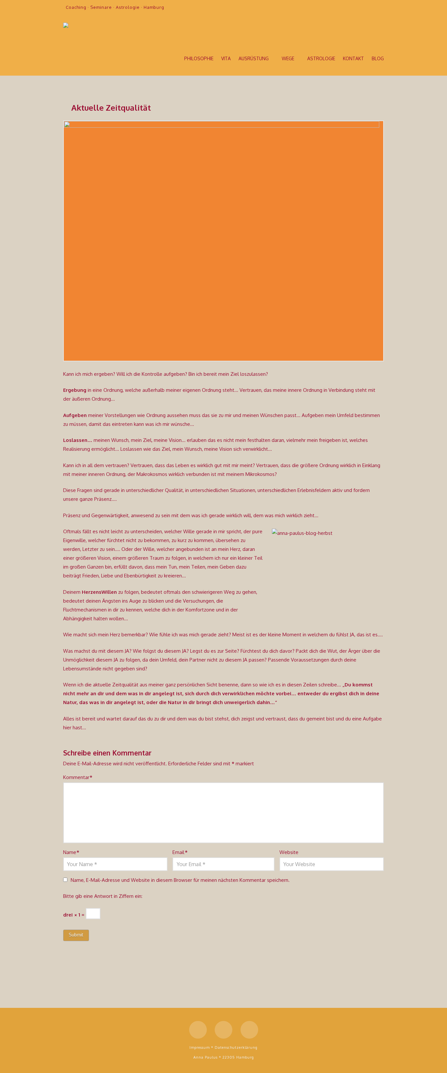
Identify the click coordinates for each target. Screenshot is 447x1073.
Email (179, 852)
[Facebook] (355, 7)
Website (288, 852)
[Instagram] (381, 7)
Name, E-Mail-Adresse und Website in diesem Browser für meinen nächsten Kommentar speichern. (180, 880)
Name (71, 852)
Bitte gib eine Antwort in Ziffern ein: (102, 896)
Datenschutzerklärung (236, 1047)
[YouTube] (368, 7)
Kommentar (77, 777)
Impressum (199, 1047)
